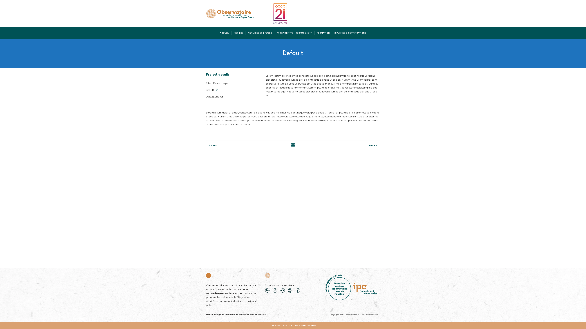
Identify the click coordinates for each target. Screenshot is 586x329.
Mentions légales (215, 314)
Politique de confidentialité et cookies (245, 314)
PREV (214, 145)
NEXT (372, 145)
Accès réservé (307, 325)
